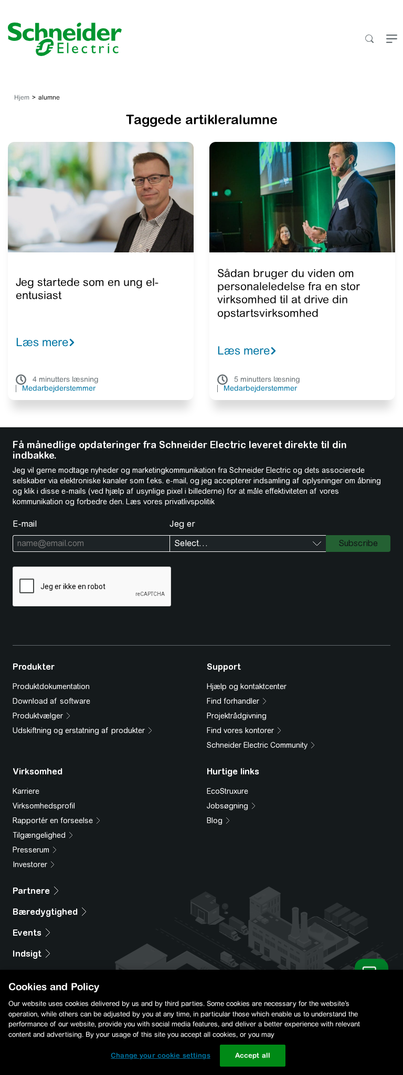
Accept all (252, 1055)
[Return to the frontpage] (61, 39)
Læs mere (42, 342)
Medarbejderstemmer (59, 388)
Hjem (21, 97)
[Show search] (369, 39)
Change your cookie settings (160, 1055)
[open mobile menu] (391, 39)
